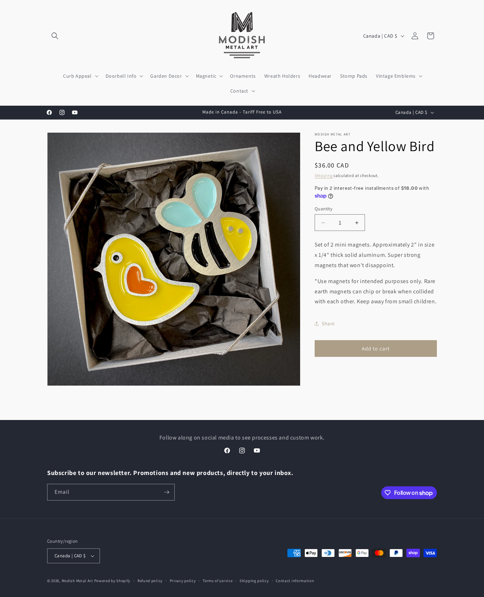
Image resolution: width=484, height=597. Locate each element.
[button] (55, 36)
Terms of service (217, 580)
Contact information (295, 580)
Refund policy (150, 580)
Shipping (324, 175)
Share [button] (328, 323)
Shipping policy (254, 580)
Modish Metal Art (77, 580)
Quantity (323, 209)
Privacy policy (183, 580)
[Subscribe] (166, 492)
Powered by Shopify (112, 580)
